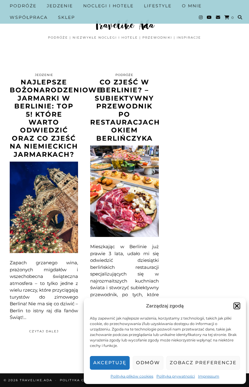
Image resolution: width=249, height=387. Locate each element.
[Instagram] (201, 17)
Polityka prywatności (175, 376)
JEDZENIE (60, 6)
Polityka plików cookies (132, 376)
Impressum (208, 376)
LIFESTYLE (158, 6)
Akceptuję (109, 362)
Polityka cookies (80, 380)
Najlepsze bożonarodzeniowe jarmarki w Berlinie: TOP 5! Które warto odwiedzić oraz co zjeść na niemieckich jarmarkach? (56, 118)
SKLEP (66, 17)
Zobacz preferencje (203, 362)
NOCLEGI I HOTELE (108, 6)
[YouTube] (209, 17)
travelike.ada (36, 380)
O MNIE (192, 6)
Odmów (148, 362)
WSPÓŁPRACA (29, 17)
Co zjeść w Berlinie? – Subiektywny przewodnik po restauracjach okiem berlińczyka (125, 110)
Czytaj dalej (44, 331)
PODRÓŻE (23, 6)
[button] (237, 306)
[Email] (218, 17)
